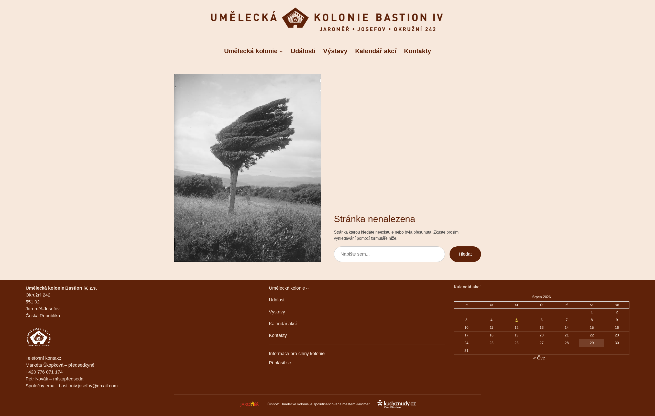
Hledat (465, 254)
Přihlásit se (280, 362)
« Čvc (539, 357)
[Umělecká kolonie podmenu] (281, 51)
